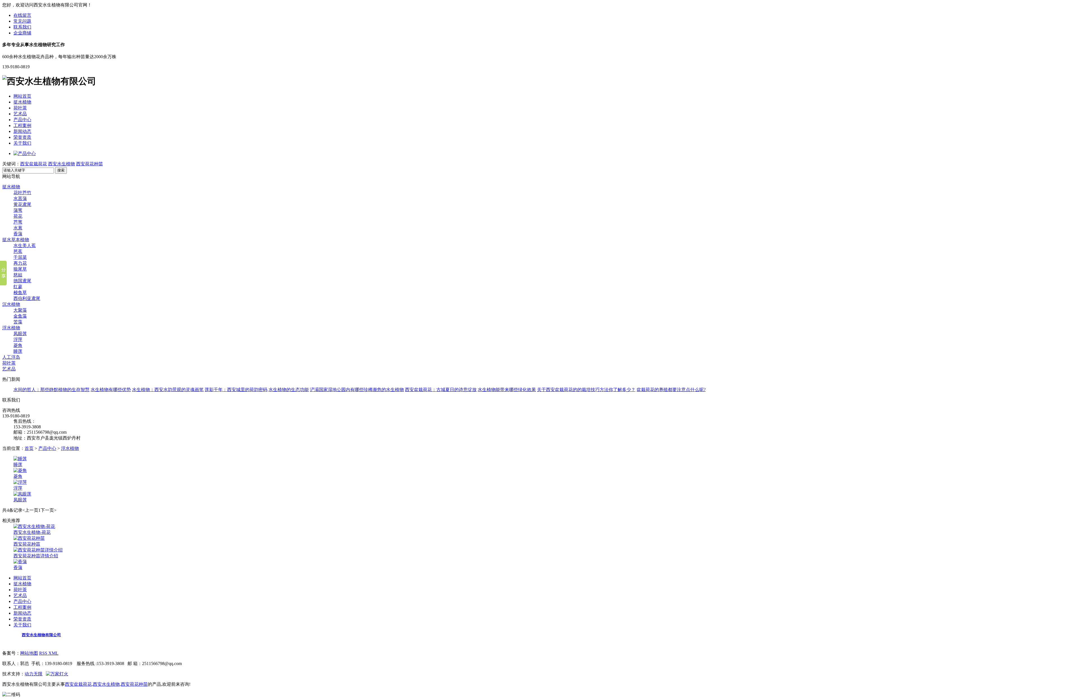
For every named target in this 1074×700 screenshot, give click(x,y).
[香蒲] (20, 561)
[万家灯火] (57, 673)
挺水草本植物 (15, 239)
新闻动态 (22, 131)
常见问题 (22, 21)
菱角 (17, 345)
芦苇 (17, 222)
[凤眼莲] (22, 494)
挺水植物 (22, 102)
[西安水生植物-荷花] (34, 526)
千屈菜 (20, 257)
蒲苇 (17, 210)
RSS (43, 653)
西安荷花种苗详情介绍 (35, 555)
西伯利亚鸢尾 (26, 298)
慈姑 (17, 275)
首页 (29, 448)
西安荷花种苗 (89, 163)
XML (53, 653)
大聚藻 (20, 310)
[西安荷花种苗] (29, 538)
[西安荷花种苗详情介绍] (38, 550)
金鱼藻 (20, 316)
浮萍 (17, 339)
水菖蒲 (20, 198)
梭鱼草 (20, 292)
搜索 (61, 170)
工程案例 (22, 125)
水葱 (17, 227)
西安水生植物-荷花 (32, 532)
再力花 (20, 263)
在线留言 (22, 15)
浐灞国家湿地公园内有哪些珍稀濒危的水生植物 (357, 389)
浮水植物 (11, 327)
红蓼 (17, 286)
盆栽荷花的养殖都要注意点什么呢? (671, 389)
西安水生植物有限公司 (41, 635)
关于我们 (22, 143)
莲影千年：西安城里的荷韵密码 (236, 389)
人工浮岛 (11, 357)
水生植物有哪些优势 (111, 389)
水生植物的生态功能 (288, 389)
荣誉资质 (22, 137)
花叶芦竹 (22, 192)
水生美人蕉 (24, 245)
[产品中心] (24, 153)
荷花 (17, 216)
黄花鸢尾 (22, 204)
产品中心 (22, 119)
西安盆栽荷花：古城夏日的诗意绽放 (441, 389)
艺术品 (20, 113)
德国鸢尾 (22, 280)
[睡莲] (20, 458)
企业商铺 (22, 32)
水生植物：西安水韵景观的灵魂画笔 (168, 389)
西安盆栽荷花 (33, 163)
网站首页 (22, 96)
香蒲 (17, 233)
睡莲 (17, 351)
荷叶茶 (20, 107)
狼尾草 (20, 269)
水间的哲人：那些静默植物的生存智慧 (51, 389)
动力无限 (34, 673)
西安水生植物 (61, 163)
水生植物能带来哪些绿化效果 (507, 389)
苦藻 (17, 322)
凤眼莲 (20, 333)
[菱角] (20, 470)
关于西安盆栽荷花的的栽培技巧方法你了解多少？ (586, 389)
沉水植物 (11, 304)
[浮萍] (20, 482)
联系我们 (22, 27)
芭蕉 (17, 251)
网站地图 (29, 653)
